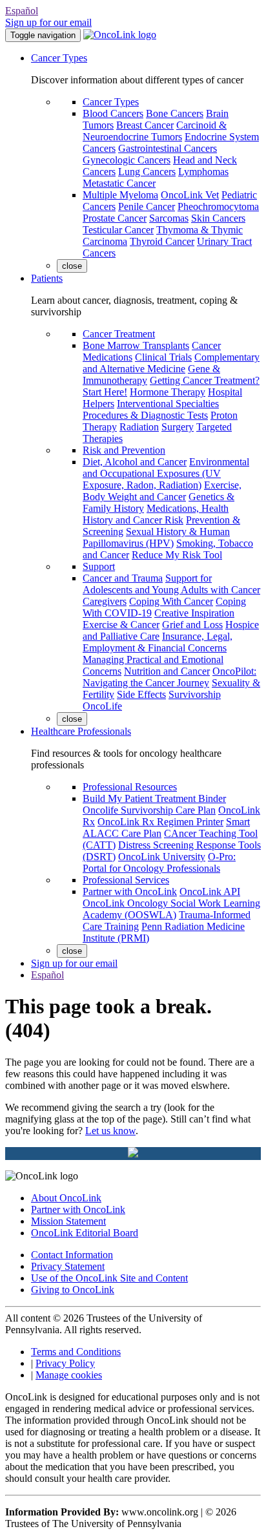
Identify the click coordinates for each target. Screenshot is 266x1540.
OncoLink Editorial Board (84, 1232)
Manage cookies (69, 1374)
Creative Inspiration (194, 612)
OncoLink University (161, 856)
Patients (47, 278)
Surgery (177, 426)
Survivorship (195, 694)
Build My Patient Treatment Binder (154, 798)
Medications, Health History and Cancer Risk (156, 514)
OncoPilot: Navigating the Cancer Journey (169, 677)
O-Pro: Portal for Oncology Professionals (159, 862)
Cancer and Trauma (123, 578)
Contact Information (72, 1254)
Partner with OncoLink (130, 891)
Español (21, 10)
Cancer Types (59, 57)
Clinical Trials (163, 357)
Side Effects (141, 694)
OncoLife (102, 706)
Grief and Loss (192, 624)
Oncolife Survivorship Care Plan (149, 810)
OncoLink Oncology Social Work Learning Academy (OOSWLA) (171, 909)
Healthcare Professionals (81, 731)
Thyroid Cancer (162, 241)
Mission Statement (68, 1221)
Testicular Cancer (118, 229)
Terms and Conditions (76, 1351)
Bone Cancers (174, 113)
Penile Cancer (146, 206)
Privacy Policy (65, 1363)
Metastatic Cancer (119, 183)
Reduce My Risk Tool (177, 554)
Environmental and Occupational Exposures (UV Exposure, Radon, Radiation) (166, 473)
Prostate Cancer (115, 218)
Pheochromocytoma (218, 206)
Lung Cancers (147, 171)
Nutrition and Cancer (167, 671)
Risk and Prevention (124, 450)
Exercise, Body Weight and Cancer (162, 491)
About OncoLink (66, 1197)
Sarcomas (169, 218)
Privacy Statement (68, 1266)
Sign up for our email (48, 22)
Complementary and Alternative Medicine (171, 363)
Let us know (110, 1130)
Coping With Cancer (171, 601)
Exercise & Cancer (121, 624)
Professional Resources (130, 786)
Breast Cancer (145, 125)
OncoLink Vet (190, 194)
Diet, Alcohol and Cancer (135, 461)
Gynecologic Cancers (126, 159)
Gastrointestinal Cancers (167, 148)
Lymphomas (203, 171)
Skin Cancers (218, 218)
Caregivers (105, 601)
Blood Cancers (113, 113)
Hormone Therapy (167, 391)
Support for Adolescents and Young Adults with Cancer (171, 584)
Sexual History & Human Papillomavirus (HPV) (156, 537)
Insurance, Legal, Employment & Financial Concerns (157, 642)
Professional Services (126, 879)
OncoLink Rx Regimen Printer (160, 821)
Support (99, 566)
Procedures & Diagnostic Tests (145, 415)
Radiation (139, 426)
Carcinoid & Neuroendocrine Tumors (155, 131)
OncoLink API (209, 891)
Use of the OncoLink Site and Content (109, 1277)
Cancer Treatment (119, 333)
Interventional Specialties (168, 403)
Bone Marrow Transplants (136, 345)
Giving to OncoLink (72, 1289)
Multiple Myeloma (120, 194)
